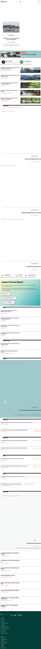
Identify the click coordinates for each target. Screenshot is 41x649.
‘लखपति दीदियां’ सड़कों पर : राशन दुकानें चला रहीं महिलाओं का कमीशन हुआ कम (13, 626)
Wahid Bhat (4, 106)
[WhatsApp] (11, 643)
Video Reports (34, 184)
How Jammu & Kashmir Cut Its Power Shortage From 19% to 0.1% (12, 487)
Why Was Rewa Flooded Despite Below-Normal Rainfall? (9, 119)
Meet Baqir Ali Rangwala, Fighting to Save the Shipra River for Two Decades (9, 127)
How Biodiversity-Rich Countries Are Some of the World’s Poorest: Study (14, 476)
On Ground (35, 67)
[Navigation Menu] (39, 2)
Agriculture (35, 435)
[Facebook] (19, 643)
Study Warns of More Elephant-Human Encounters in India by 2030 (10, 362)
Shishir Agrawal (35, 73)
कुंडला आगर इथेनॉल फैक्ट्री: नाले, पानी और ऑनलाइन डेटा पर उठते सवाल (12, 596)
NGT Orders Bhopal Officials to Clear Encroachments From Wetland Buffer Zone (10, 347)
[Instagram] (13, 643)
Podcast (24, 80)
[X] (17, 643)
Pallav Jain (35, 297)
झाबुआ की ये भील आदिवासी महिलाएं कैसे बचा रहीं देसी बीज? (10, 618)
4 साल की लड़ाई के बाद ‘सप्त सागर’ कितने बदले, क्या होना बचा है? (11, 588)
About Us (2, 647)
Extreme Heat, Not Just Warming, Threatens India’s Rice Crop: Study (10, 354)
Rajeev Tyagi (35, 441)
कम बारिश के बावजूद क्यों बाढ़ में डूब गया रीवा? (8, 603)
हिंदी (35, 568)
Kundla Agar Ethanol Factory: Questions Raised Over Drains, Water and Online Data (10, 96)
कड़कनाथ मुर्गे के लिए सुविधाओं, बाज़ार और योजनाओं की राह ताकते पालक (12, 581)
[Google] (21, 643)
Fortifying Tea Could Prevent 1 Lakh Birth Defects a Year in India (12, 505)
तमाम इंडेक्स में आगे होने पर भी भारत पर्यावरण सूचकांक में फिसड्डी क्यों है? (12, 633)
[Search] (20, 2)
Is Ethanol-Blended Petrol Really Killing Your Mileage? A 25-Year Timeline (9, 339)
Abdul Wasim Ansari (6, 98)
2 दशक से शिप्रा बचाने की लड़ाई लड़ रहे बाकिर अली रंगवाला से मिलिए (11, 611)
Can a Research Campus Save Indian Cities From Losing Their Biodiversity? (9, 112)
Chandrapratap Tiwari (6, 121)
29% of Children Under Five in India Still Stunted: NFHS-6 (11, 512)
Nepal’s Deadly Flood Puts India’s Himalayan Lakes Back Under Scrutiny (10, 104)
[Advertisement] (20, 12)
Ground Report (4, 452)
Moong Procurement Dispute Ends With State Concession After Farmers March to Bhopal (17, 450)
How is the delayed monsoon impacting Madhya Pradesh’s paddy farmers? (14, 458)
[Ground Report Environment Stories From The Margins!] (4, 2)
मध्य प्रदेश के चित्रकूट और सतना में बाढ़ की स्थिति (28, 82)
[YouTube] (15, 643)
